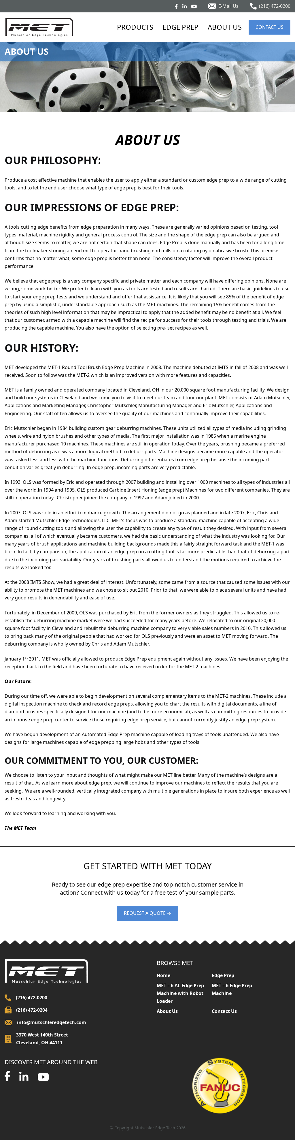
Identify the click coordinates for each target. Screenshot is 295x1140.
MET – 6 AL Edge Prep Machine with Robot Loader (180, 993)
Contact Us (269, 27)
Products (135, 27)
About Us (225, 27)
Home (163, 975)
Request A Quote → (147, 913)
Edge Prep (180, 27)
